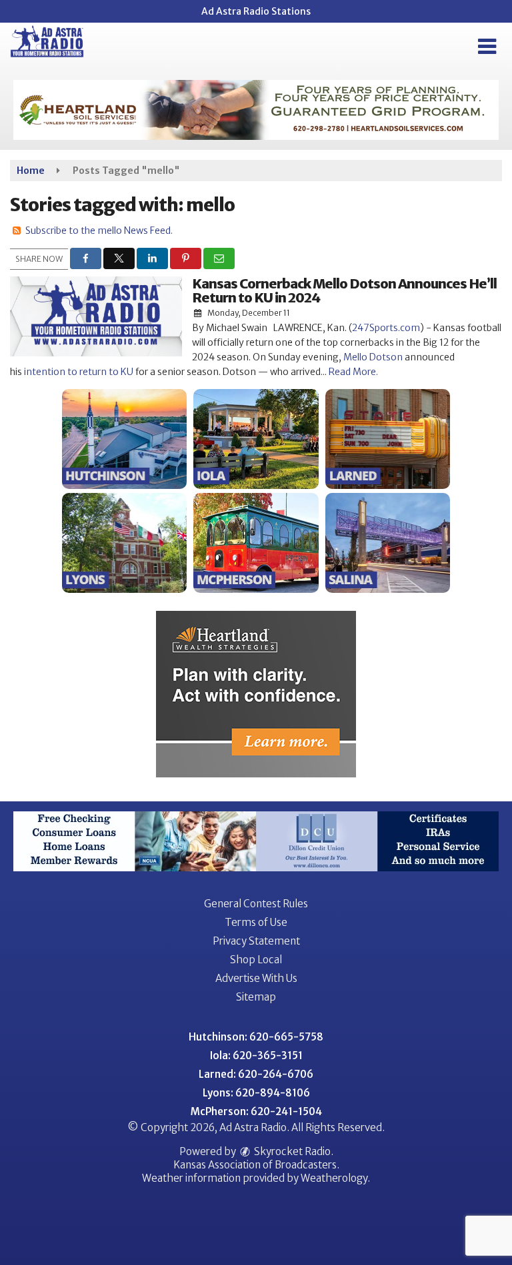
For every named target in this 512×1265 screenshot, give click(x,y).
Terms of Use (256, 922)
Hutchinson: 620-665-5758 (256, 1037)
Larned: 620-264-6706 (256, 1074)
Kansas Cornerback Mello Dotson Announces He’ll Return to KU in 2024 (344, 290)
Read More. (353, 372)
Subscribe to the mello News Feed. (99, 230)
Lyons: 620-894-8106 (256, 1092)
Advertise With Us (256, 978)
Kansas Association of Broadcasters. (256, 1164)
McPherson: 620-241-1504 (256, 1111)
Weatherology (334, 1178)
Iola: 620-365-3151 (256, 1055)
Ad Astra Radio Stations (256, 11)
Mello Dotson (373, 357)
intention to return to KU (78, 372)
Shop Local (256, 959)
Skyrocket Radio (291, 1151)
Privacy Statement (256, 941)
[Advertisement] (256, 110)
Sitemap (256, 997)
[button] (487, 46)
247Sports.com (386, 328)
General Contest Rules (256, 903)
